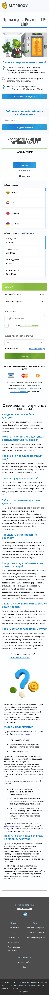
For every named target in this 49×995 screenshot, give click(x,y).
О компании (13, 927)
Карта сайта (13, 942)
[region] (25, 208)
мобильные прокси (12, 826)
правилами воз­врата (19, 391)
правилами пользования (28, 388)
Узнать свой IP (24, 962)
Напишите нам (24, 152)
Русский (25, 991)
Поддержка (13, 937)
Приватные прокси (35, 927)
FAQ (13, 932)
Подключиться (24, 127)
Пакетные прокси (36, 932)
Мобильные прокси (36, 937)
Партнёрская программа (14, 948)
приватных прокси (21, 734)
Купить (25, 356)
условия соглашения (29, 326)
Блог (24, 967)
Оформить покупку (24, 96)
